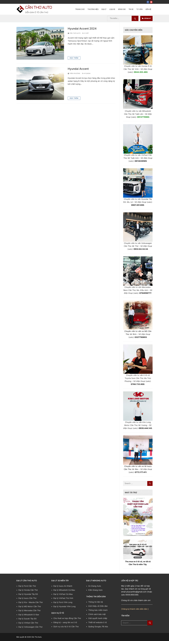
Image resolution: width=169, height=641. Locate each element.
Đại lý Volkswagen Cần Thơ (30, 627)
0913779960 (143, 117)
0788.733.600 (137, 384)
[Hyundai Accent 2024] (40, 43)
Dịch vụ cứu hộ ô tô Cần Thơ (66, 626)
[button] (138, 516)
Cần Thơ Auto (38, 7)
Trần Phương (74, 73)
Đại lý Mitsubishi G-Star (29, 614)
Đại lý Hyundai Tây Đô (28, 594)
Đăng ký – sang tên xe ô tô (65, 622)
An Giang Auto (94, 586)
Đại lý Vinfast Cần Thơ (28, 623)
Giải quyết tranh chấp (97, 618)
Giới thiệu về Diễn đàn (98, 606)
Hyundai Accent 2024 (82, 28)
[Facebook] (147, 2)
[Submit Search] (135, 18)
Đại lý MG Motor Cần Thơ (30, 606)
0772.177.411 (141, 472)
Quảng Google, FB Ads (98, 626)
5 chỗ (86, 33)
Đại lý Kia (23, 602)
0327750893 (141, 337)
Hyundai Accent (78, 68)
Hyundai (86, 73)
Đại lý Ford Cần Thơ (27, 586)
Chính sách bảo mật (97, 614)
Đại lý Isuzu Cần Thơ (27, 598)
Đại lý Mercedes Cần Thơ (29, 610)
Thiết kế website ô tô (97, 622)
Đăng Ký (147, 18)
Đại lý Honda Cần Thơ (28, 590)
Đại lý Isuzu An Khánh (62, 586)
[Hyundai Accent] (40, 83)
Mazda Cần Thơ (36, 602)
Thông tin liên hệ (95, 602)
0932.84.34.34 (141, 249)
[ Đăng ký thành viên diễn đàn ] (135, 609)
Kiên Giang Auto (95, 590)
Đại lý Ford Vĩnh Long (62, 602)
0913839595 (141, 161)
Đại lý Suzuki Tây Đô (28, 618)
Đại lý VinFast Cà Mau (63, 594)
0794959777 (145, 293)
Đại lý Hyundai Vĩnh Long (64, 606)
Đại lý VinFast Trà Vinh (63, 598)
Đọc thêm (74, 58)
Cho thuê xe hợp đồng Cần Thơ (67, 618)
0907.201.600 (137, 205)
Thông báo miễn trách (97, 610)
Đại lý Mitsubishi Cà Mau (64, 590)
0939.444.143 (145, 428)
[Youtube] (151, 2)
